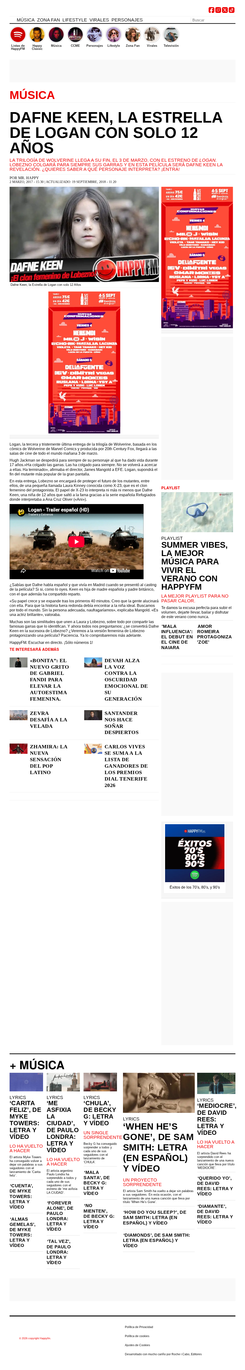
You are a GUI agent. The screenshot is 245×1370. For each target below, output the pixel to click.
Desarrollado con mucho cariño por (163, 1354)
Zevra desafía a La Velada (48, 719)
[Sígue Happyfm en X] (225, 12)
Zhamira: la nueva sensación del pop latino (48, 759)
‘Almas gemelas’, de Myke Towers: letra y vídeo (23, 1232)
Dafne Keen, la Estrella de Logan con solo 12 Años (116, 132)
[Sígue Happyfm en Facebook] (211, 12)
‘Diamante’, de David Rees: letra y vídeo (215, 1214)
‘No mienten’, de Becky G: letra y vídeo (99, 1216)
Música (26, 19)
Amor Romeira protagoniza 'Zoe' (214, 634)
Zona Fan (48, 19)
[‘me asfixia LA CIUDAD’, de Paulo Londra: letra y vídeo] (63, 1082)
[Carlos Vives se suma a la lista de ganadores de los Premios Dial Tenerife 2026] (93, 749)
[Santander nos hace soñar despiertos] (93, 715)
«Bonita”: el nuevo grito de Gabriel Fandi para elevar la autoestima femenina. (49, 679)
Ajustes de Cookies (137, 1345)
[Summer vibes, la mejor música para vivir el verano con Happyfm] (197, 512)
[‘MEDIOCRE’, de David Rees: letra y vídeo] (216, 1083)
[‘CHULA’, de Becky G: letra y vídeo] (100, 1082)
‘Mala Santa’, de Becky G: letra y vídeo (97, 1183)
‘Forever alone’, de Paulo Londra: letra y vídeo (60, 1216)
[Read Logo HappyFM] (36, 10)
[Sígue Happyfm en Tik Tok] (231, 12)
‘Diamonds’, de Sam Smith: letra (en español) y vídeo (156, 1240)
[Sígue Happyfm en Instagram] (218, 12)
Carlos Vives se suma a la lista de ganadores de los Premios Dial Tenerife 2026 (126, 766)
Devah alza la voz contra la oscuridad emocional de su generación (126, 679)
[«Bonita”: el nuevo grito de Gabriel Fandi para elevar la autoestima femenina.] (19, 662)
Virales (99, 19)
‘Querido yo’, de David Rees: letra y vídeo (215, 1186)
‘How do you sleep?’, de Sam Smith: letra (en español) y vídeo (154, 1217)
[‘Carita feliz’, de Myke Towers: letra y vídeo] (26, 1082)
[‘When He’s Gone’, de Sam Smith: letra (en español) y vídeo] (159, 1093)
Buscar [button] (232, 20)
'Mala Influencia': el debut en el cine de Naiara (177, 637)
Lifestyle (74, 19)
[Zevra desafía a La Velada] (19, 715)
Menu (12, 20)
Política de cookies (137, 1336)
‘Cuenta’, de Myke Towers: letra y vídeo (21, 1196)
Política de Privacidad (139, 1327)
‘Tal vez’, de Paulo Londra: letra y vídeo (59, 1252)
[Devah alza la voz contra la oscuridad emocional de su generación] (93, 662)
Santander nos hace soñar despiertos (122, 722)
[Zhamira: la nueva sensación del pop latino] (19, 749)
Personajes (127, 19)
